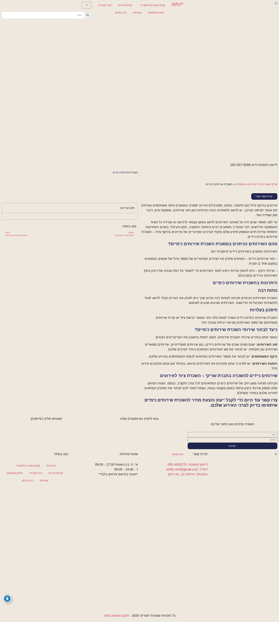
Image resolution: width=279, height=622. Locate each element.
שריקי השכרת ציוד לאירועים (262, 184)
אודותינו (137, 12)
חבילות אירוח (125, 5)
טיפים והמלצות (156, 12)
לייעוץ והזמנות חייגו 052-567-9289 (253, 165)
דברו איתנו (121, 12)
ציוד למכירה (104, 5)
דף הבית (176, 5)
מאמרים (239, 184)
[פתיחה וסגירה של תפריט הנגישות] (7, 598)
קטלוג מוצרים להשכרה (152, 5)
